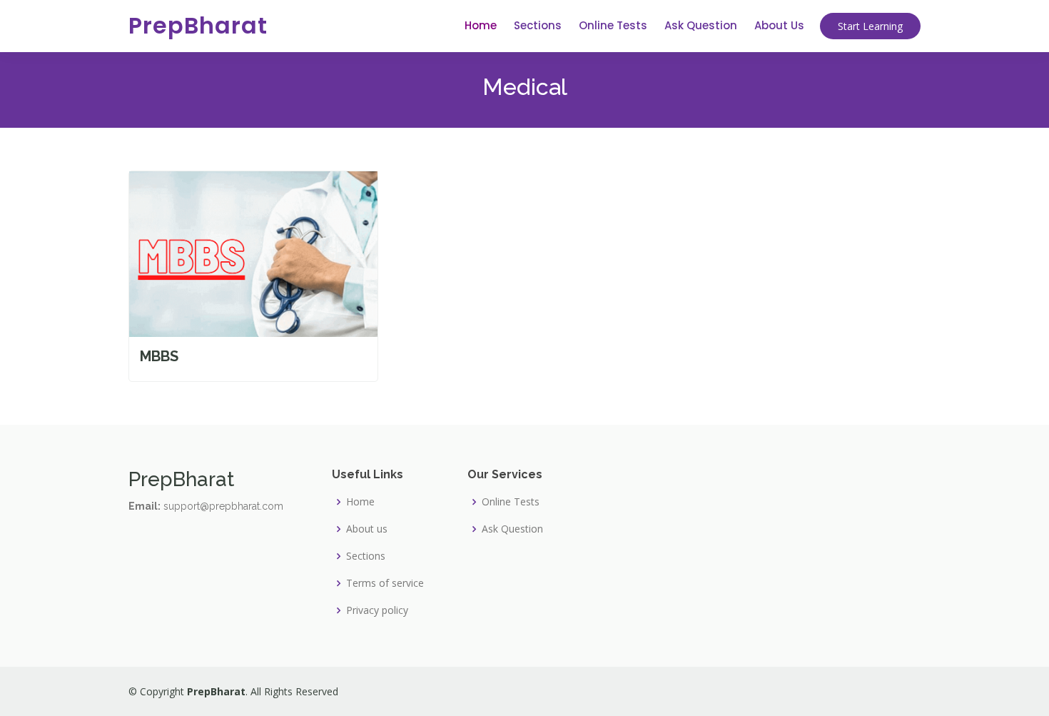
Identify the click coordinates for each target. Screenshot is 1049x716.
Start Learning (870, 26)
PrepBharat (198, 25)
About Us (779, 25)
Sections (538, 25)
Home (481, 25)
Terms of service (385, 583)
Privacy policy (377, 610)
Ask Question (700, 25)
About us (366, 529)
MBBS (159, 356)
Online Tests (613, 25)
